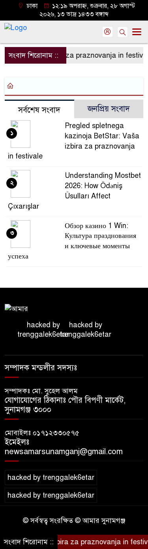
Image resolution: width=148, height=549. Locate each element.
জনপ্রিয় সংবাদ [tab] (109, 109)
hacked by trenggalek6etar (43, 330)
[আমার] (16, 308)
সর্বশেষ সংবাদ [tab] (39, 110)
